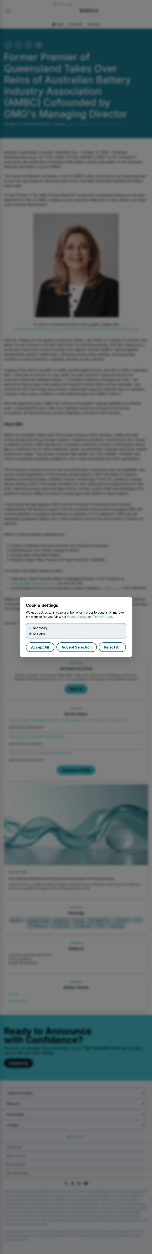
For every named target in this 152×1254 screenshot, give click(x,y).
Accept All (40, 647)
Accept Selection (77, 647)
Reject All (112, 647)
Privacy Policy (77, 617)
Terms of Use (102, 617)
